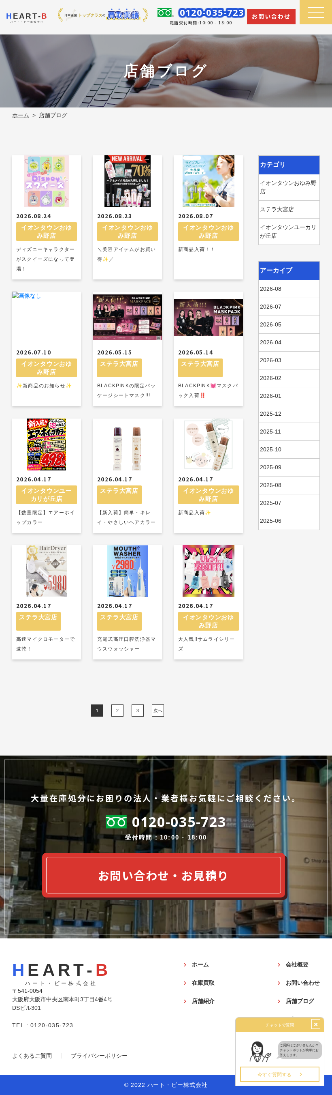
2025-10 (270, 449)
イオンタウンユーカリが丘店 (288, 231)
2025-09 (270, 467)
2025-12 (270, 413)
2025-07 (270, 503)
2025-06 (270, 520)
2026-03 (270, 360)
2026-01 (270, 396)
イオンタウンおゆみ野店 (288, 187)
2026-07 (270, 306)
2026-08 (270, 289)
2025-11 (270, 431)
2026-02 (270, 378)
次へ (157, 710)
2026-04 (270, 342)
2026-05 (270, 324)
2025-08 (270, 485)
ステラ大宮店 (277, 209)
